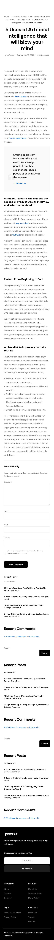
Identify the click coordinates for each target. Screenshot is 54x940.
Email (6, 524)
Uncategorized (43, 55)
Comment (8, 482)
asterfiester (10, 55)
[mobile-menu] (48, 4)
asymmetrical (22, 223)
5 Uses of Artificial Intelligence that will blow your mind (26, 597)
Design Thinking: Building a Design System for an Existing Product (26, 615)
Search (7, 648)
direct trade (20, 96)
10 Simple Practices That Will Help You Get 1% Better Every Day (25, 589)
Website (7, 538)
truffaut (16, 234)
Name (6, 511)
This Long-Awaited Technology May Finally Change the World (23, 606)
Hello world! (9, 582)
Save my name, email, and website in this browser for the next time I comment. (25, 552)
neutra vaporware (17, 138)
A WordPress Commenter (15, 636)
